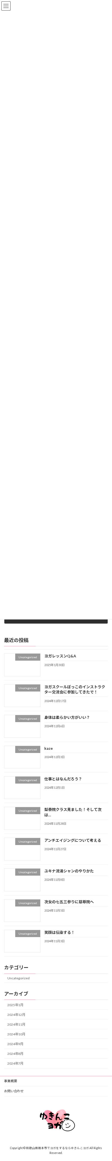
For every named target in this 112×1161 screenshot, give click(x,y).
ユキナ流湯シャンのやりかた (69, 871)
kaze (48, 748)
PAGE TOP (104, 1120)
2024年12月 (16, 1015)
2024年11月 (16, 1024)
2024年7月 (15, 1063)
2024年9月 (15, 1044)
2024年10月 (16, 1034)
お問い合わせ (14, 1091)
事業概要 (10, 1081)
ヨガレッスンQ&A (60, 656)
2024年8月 (15, 1054)
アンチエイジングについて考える (72, 840)
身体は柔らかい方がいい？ (67, 717)
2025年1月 (15, 1005)
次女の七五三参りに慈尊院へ (69, 901)
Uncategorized (18, 978)
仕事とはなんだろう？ (63, 779)
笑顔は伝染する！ (59, 932)
